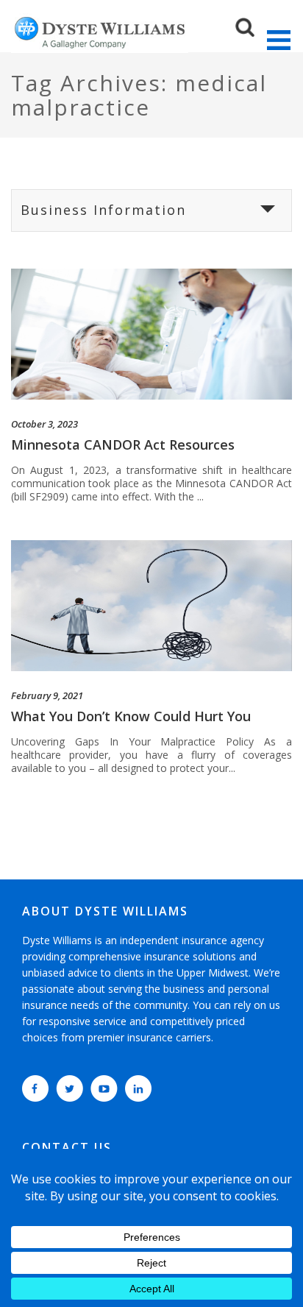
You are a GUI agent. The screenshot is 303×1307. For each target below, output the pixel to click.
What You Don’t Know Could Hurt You (131, 716)
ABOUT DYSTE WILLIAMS (105, 911)
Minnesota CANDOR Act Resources (123, 444)
